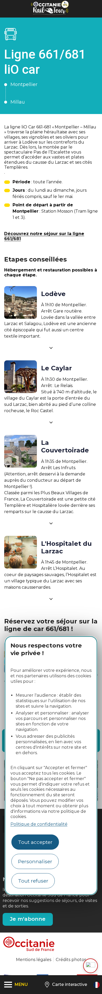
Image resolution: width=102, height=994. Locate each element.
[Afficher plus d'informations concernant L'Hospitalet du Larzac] (51, 599)
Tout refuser (33, 881)
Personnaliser (35, 861)
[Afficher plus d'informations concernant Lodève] (51, 348)
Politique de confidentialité (38, 824)
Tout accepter (35, 842)
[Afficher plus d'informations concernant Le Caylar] (51, 422)
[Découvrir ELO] (90, 965)
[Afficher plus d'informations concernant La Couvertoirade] (51, 523)
